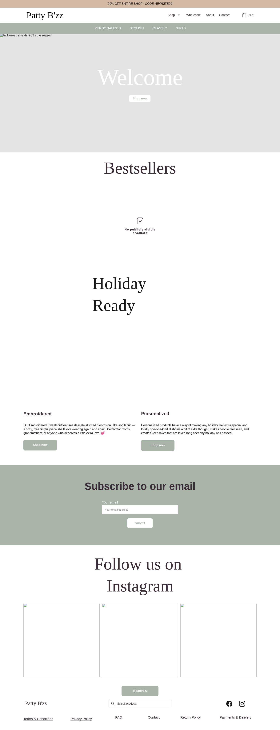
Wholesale (193, 15)
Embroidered (37, 413)
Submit (140, 523)
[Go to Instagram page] (242, 704)
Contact (224, 15)
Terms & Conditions (38, 719)
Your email (110, 502)
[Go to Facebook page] (229, 704)
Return (185, 717)
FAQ (118, 717)
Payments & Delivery (235, 717)
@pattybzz (140, 690)
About (210, 15)
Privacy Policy (81, 719)
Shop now (140, 98)
